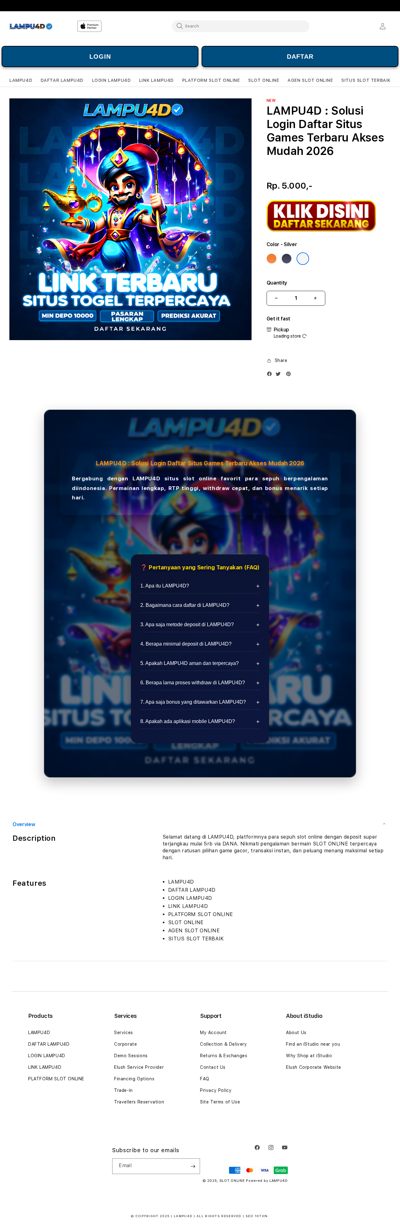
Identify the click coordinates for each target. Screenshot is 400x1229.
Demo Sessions (131, 1055)
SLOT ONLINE (232, 1181)
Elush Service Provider (139, 1067)
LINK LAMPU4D (44, 1067)
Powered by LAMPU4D (267, 1181)
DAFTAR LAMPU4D (48, 1044)
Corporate (125, 1044)
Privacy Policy (216, 1090)
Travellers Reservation (139, 1101)
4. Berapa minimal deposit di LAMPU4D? (186, 644)
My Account (213, 1032)
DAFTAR (300, 56)
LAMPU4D (146, 478)
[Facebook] (271, 375)
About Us (296, 1032)
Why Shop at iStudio (309, 1055)
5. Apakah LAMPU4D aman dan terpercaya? (189, 663)
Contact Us (213, 1067)
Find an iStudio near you (313, 1044)
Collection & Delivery (223, 1044)
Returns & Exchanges (223, 1055)
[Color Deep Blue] (287, 259)
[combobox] (240, 26)
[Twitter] (279, 375)
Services (123, 1032)
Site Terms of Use (220, 1101)
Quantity (277, 283)
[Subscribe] (193, 1166)
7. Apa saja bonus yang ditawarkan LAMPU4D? (193, 702)
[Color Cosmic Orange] (272, 259)
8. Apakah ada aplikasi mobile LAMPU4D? (187, 721)
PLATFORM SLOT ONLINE (56, 1078)
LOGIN (100, 56)
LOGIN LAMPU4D (46, 1055)
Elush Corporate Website (313, 1067)
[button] (20, 80)
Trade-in (123, 1090)
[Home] (31, 26)
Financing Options (134, 1078)
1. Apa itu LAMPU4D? (164, 585)
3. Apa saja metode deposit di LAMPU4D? (187, 624)
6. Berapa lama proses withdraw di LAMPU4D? (192, 682)
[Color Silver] (303, 258)
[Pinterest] (290, 375)
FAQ (204, 1078)
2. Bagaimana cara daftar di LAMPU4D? (184, 605)
